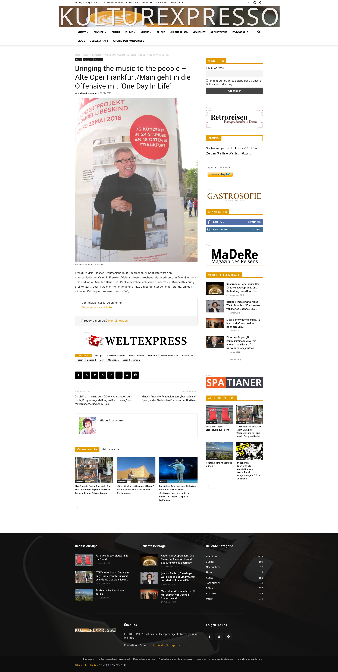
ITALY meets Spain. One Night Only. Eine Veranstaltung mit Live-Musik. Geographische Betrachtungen (93, 489)
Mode (81, 40)
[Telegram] (260, 2)
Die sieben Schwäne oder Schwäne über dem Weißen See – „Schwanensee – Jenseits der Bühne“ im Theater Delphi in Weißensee (177, 493)
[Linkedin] (110, 375)
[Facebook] (248, 2)
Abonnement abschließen (97, 307)
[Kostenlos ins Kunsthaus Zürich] (219, 451)
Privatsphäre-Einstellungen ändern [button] (175, 658)
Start (77, 54)
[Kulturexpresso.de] (169, 16)
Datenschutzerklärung (144, 658)
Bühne (116, 32)
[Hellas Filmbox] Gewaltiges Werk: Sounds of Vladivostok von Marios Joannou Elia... (243, 305)
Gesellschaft (99, 40)
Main (102, 359)
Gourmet (199, 32)
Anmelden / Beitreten (113, 2)
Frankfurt (152, 355)
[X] (86, 375)
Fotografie (240, 32)
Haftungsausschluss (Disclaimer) (114, 658)
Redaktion (175, 2)
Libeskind (91, 359)
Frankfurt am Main (169, 355)
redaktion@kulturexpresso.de (167, 645)
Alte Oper (99, 355)
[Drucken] (127, 375)
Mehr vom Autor (111, 449)
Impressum (131, 2)
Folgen (257, 229)
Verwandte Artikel (87, 449)
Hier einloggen (118, 320)
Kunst (81, 32)
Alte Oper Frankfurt (116, 355)
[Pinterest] (94, 375)
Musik (145, 32)
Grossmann (187, 355)
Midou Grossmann (88, 93)
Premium (98, 60)
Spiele (161, 32)
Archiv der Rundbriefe (128, 40)
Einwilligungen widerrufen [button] (250, 658)
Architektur (218, 32)
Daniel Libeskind (136, 355)
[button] (259, 32)
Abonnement (162, 2)
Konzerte (96, 54)
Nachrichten (212, 458)
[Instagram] (254, 2)
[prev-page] (77, 507)
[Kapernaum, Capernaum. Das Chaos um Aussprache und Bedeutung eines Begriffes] (215, 288)
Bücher (99, 32)
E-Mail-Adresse (215, 67)
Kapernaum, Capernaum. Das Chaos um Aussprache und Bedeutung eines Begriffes (242, 288)
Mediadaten (147, 2)
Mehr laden (233, 359)
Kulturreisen (179, 32)
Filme (129, 32)
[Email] (119, 375)
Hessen (80, 359)
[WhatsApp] (102, 375)
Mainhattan (113, 359)
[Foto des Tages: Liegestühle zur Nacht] (219, 414)
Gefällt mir (254, 222)
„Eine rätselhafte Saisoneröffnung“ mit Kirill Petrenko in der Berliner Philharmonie (135, 489)
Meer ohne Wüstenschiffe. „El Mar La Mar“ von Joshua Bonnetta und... (243, 323)
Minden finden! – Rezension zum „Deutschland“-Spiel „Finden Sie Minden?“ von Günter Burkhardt (170, 398)
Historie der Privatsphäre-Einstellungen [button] (215, 658)
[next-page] (83, 507)
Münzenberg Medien (87, 665)
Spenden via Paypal (219, 167)
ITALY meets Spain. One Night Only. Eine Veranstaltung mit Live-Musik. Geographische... (112, 576)
